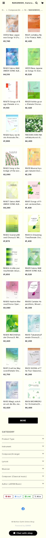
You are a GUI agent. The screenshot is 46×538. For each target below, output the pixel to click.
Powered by (20, 526)
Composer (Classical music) (14, 476)
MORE (23, 420)
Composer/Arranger (14, 10)
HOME (3, 10)
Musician (6, 469)
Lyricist (5, 461)
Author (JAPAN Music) (12, 484)
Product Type (8, 439)
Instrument (6, 446)
